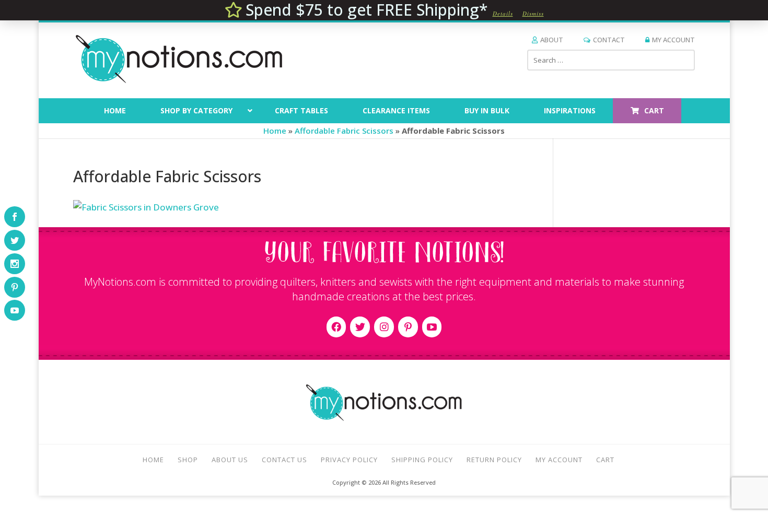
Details (503, 13)
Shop (188, 459)
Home (274, 130)
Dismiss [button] (533, 13)
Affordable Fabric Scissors (344, 130)
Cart (605, 459)
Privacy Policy (349, 459)
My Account (673, 39)
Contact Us (284, 459)
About (551, 39)
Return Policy (494, 459)
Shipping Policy (422, 459)
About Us (230, 459)
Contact (609, 39)
